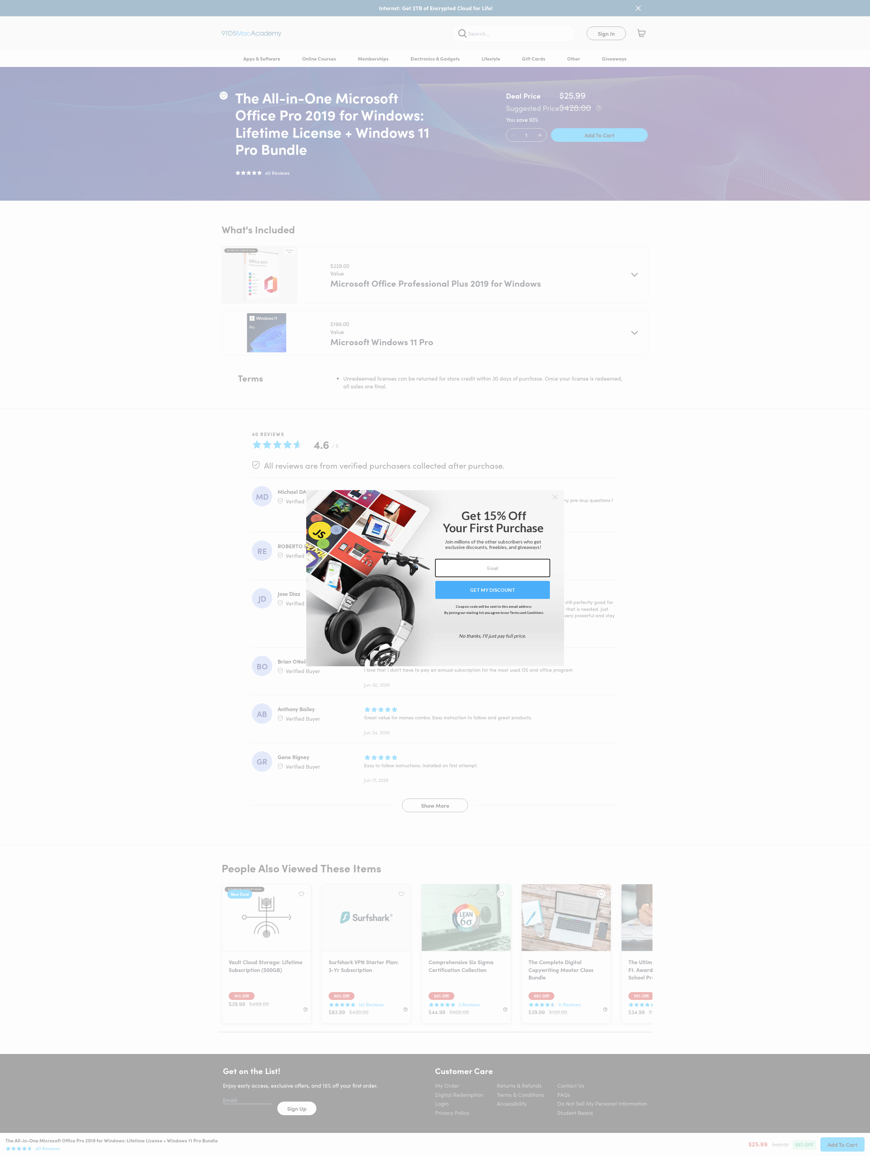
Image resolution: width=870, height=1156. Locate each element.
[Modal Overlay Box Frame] (435, 578)
